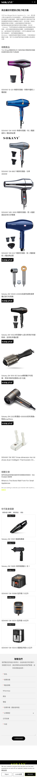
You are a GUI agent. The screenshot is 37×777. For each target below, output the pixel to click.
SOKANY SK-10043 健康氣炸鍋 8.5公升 (17, 648)
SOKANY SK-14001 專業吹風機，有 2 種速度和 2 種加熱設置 (17, 132)
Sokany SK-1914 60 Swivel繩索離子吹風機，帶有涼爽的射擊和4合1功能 (17, 377)
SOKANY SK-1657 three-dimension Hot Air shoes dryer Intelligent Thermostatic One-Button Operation (18, 458)
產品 (21, 512)
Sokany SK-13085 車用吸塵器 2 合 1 (16, 566)
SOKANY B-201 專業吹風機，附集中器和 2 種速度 (17, 91)
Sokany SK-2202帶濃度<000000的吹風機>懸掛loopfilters (18, 418)
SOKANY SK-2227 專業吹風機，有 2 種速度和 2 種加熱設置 (18, 254)
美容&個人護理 (6, 512)
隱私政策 (4, 770)
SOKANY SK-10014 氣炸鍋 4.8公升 (15, 621)
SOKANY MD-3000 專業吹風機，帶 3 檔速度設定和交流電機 (18, 213)
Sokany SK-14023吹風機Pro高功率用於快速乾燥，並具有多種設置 (18, 336)
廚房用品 (15, 512)
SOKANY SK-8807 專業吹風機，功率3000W (15, 172)
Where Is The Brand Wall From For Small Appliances (17, 482)
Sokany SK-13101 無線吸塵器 (13, 539)
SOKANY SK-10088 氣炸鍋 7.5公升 (15, 593)
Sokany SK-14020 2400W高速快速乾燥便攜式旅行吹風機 (17, 295)
